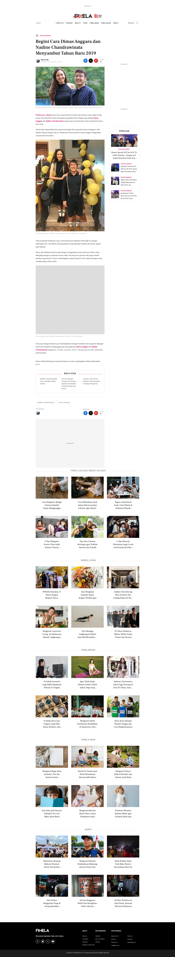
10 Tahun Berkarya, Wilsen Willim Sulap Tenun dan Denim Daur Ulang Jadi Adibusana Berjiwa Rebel (123, 634)
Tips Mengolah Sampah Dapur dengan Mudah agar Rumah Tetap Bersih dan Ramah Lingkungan (87, 595)
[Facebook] (38, 941)
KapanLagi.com (132, 942)
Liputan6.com (115, 936)
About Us (84, 936)
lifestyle (60, 23)
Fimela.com (114, 942)
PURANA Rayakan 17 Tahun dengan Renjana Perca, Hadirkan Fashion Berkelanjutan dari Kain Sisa (52, 595)
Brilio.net (130, 939)
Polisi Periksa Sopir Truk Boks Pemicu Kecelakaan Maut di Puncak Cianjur (123, 864)
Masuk (131, 23)
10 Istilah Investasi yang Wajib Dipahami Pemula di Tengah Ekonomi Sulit (51, 684)
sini (38, 364)
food (85, 23)
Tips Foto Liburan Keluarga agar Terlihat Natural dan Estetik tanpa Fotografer (87, 544)
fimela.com (79, 952)
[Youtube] (53, 941)
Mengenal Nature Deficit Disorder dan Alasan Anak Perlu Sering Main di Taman (123, 774)
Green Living (88, 560)
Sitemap (97, 942)
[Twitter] (48, 941)
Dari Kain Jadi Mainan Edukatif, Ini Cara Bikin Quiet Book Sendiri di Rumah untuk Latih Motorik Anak (52, 813)
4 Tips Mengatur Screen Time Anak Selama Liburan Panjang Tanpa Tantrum (52, 544)
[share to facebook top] (85, 61)
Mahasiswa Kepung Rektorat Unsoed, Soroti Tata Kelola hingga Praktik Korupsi (51, 864)
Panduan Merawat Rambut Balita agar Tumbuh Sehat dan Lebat (123, 813)
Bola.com (130, 936)
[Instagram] (43, 941)
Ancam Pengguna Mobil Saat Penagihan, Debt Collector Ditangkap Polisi (87, 903)
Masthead (85, 939)
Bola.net (113, 939)
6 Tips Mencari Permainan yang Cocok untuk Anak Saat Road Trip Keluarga (123, 544)
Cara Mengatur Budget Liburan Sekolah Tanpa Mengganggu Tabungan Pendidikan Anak (52, 505)
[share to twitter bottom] (91, 413)
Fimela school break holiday (88, 471)
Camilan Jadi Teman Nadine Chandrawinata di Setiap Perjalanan (91, 381)
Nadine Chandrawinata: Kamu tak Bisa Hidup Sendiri (48, 381)
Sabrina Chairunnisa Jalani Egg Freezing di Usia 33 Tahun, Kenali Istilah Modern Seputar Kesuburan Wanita (123, 684)
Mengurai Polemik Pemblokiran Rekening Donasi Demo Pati (87, 864)
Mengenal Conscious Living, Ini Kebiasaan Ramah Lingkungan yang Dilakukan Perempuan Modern (51, 634)
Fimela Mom (88, 740)
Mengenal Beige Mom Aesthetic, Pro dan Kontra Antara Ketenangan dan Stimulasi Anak (51, 774)
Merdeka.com (115, 945)
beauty (78, 23)
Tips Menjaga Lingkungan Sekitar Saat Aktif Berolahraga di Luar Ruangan (87, 634)
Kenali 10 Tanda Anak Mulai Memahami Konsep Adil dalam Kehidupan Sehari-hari (87, 774)
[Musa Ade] (38, 61)
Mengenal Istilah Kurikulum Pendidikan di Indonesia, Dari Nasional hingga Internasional (87, 724)
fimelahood (106, 23)
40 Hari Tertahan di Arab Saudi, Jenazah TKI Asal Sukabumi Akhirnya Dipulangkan (123, 903)
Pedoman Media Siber (88, 945)
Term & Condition (100, 939)
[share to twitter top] (91, 61)
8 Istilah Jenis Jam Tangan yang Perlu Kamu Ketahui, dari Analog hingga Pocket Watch (51, 724)
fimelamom (94, 23)
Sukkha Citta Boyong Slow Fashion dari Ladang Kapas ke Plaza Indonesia (123, 595)
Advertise (85, 942)
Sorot (88, 829)
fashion (69, 23)
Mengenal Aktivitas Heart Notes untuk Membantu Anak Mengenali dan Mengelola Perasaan (87, 813)
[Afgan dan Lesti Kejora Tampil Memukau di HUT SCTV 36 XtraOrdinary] (115, 181)
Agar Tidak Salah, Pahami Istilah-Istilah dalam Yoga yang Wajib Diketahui (87, 684)
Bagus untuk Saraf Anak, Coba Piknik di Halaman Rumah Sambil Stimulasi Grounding (123, 505)
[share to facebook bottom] (85, 413)
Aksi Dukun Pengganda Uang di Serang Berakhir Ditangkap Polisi (51, 903)
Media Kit (97, 936)
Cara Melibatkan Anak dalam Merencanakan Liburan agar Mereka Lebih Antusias (87, 505)
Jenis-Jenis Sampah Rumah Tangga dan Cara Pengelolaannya (123, 724)
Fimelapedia (88, 650)
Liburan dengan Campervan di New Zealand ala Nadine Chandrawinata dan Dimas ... (68, 384)
